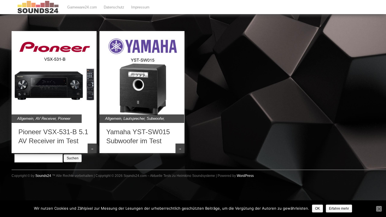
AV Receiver (46, 118)
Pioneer (64, 118)
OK (317, 209)
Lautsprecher (133, 118)
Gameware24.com (82, 7)
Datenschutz (114, 7)
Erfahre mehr (339, 209)
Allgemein (25, 118)
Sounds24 (43, 176)
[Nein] (379, 209)
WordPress (245, 176)
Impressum (140, 7)
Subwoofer (155, 118)
